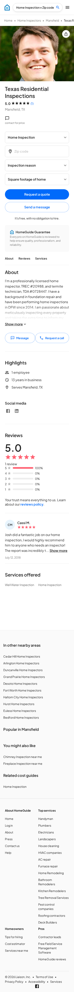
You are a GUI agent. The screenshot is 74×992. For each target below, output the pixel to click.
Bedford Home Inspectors (21, 717)
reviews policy (31, 504)
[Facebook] (8, 411)
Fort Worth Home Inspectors (22, 690)
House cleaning (48, 846)
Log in (9, 825)
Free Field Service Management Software (50, 948)
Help (8, 852)
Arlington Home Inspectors (21, 663)
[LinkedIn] (17, 411)
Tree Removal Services (53, 897)
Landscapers (47, 839)
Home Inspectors (29, 20)
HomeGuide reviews (52, 959)
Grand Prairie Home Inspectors (24, 677)
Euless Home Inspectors (19, 710)
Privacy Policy (14, 981)
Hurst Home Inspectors (18, 704)
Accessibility (36, 981)
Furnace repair (48, 866)
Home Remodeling (51, 873)
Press (9, 839)
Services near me (16, 950)
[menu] (7, 7)
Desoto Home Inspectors (20, 683)
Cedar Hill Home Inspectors (21, 656)
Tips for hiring (14, 937)
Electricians (46, 832)
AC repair (44, 859)
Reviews (24, 258)
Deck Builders (47, 922)
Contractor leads (49, 937)
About (9, 258)
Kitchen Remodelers (52, 891)
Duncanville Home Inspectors (23, 670)
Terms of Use (44, 977)
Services (41, 258)
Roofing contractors (51, 915)
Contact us (12, 846)
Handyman (45, 818)
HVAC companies (50, 852)
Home (8, 20)
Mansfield (52, 20)
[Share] (66, 34)
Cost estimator (15, 944)
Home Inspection (15, 786)
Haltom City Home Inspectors (23, 697)
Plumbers (44, 825)
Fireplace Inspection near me (22, 763)
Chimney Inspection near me (22, 757)
